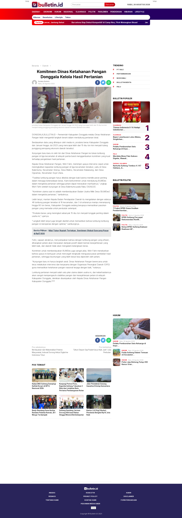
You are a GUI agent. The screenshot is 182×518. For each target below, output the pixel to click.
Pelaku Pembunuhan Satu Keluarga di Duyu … (124, 147)
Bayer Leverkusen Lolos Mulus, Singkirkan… (127, 138)
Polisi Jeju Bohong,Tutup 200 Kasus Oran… (135, 363)
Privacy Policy (90, 496)
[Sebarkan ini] (97, 82)
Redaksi (52, 496)
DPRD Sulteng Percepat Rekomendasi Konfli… (132, 218)
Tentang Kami (52, 500)
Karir (128, 493)
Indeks (52, 493)
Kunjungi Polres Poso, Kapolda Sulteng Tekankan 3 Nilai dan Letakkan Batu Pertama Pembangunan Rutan (71, 387)
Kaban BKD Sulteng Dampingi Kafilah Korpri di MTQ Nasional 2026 (44, 386)
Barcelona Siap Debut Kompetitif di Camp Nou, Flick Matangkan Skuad (77, 22)
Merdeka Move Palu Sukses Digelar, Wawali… (125, 157)
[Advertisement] (20, 37)
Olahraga (117, 125)
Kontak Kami (90, 500)
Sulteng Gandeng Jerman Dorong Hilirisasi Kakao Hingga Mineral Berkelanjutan (71, 412)
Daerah (116, 163)
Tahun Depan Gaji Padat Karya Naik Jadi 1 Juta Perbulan (92, 349)
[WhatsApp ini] (108, 82)
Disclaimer (129, 496)
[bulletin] (47, 4)
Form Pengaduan (129, 500)
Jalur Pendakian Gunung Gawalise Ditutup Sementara (98, 385)
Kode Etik (90, 493)
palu (119, 87)
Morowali (121, 78)
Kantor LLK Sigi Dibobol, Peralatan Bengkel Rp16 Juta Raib (98, 412)
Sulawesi (123, 163)
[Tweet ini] (103, 82)
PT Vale (120, 70)
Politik (116, 206)
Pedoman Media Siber (90, 504)
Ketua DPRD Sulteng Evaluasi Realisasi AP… (134, 228)
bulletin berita (124, 82)
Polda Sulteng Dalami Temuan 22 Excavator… (135, 353)
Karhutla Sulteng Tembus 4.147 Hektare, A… (127, 167)
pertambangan (124, 74)
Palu (115, 154)
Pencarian (110, 4)
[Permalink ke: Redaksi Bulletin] (34, 82)
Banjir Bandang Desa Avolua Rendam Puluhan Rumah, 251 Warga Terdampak (44, 412)
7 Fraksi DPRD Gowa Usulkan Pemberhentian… (125, 209)
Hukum (115, 144)
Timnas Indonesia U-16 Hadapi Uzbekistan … (126, 128)
